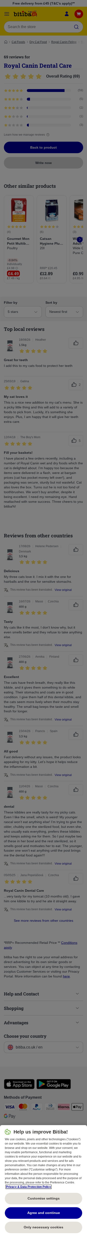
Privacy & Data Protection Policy (28, 1186)
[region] (43, 1181)
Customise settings (44, 1198)
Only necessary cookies (43, 1227)
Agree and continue (43, 1213)
